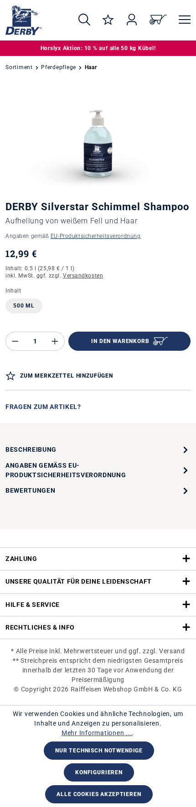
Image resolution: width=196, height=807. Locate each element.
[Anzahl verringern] (15, 341)
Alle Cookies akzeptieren (99, 794)
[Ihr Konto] (132, 20)
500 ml (24, 306)
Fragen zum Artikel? (43, 406)
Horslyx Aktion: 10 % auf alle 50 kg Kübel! (98, 48)
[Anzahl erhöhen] (55, 341)
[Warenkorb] (158, 20)
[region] (98, 139)
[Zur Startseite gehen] (33, 20)
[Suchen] (84, 20)
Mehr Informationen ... (97, 732)
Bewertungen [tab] (30, 490)
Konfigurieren (99, 772)
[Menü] (182, 20)
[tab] (98, 450)
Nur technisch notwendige (99, 750)
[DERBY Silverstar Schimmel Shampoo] (98, 139)
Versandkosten (83, 275)
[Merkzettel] (108, 20)
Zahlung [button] (21, 558)
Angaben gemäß (72, 236)
